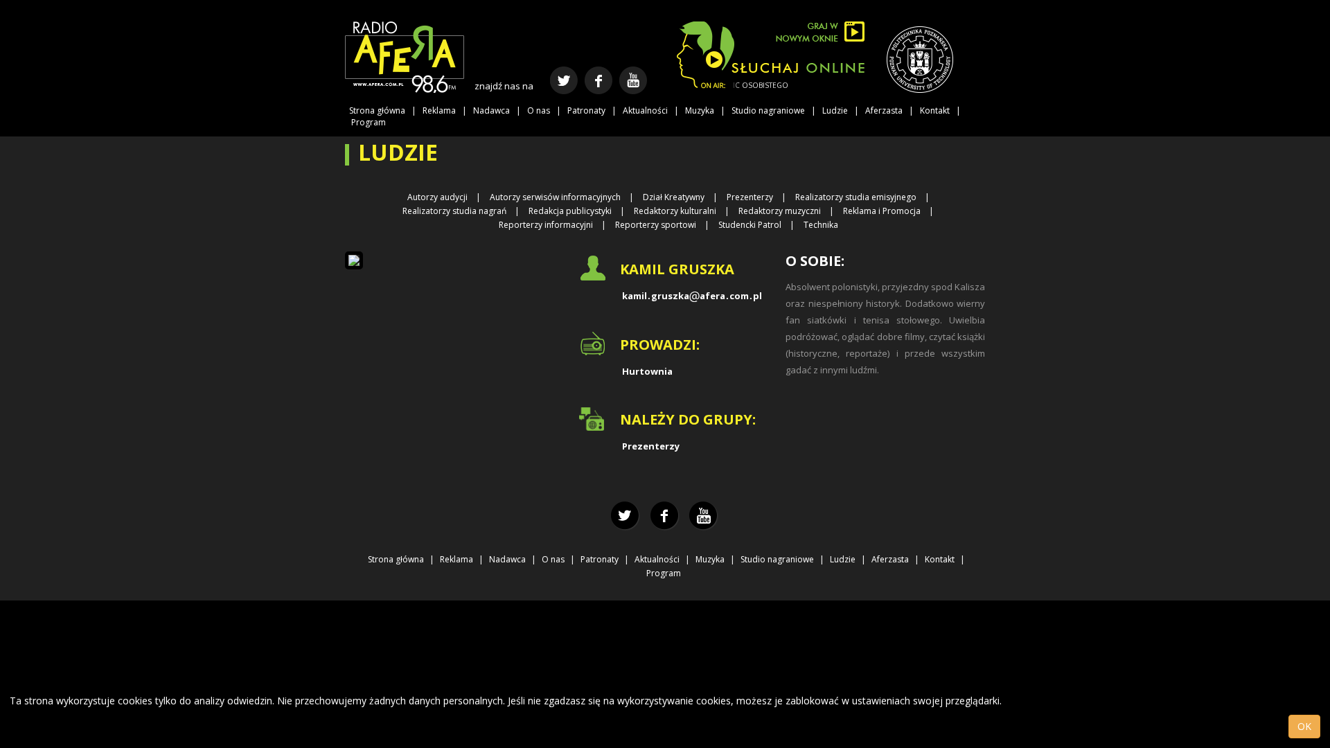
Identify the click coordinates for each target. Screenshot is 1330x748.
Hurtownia (647, 371)
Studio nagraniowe (768, 110)
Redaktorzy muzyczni (779, 211)
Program (368, 122)
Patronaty (586, 110)
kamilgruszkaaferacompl (692, 296)
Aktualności (645, 110)
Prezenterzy (750, 197)
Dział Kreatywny (673, 197)
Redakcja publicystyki (570, 211)
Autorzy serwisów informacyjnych (555, 197)
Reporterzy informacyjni (546, 225)
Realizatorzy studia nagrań (454, 211)
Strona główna (377, 110)
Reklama (439, 110)
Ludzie (835, 110)
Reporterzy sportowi (655, 225)
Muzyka (699, 110)
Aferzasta (884, 110)
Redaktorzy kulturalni (675, 211)
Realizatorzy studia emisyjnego (855, 197)
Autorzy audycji (437, 197)
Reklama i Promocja (882, 211)
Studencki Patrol (749, 225)
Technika (821, 225)
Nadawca (491, 110)
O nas (538, 110)
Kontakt (935, 110)
